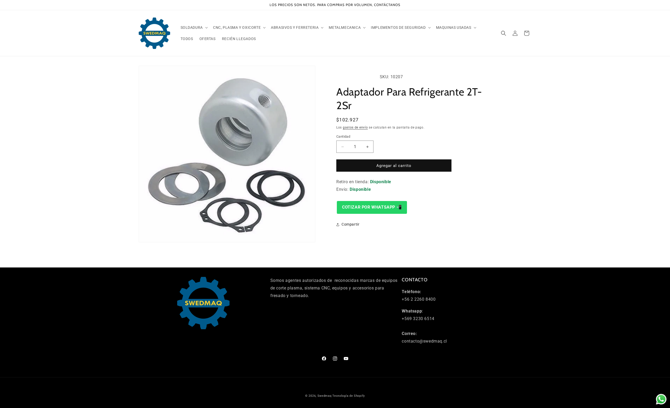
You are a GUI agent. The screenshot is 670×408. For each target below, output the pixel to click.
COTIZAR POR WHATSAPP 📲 (372, 207)
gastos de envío (355, 127)
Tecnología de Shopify (348, 396)
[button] (193, 27)
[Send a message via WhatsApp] (661, 399)
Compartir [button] (350, 224)
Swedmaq (324, 396)
